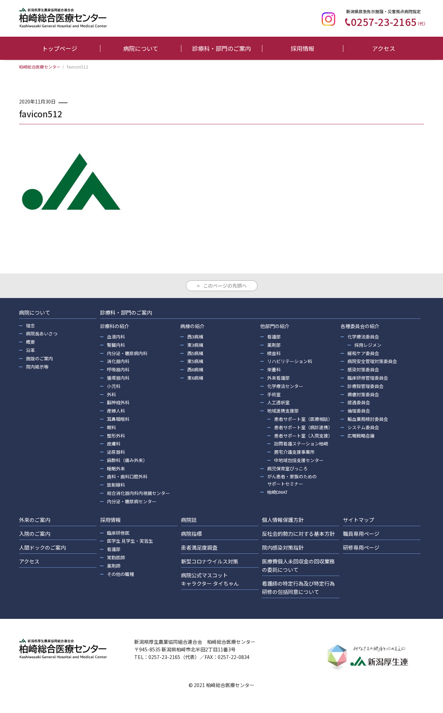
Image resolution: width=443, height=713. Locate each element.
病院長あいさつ (41, 333)
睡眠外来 (116, 468)
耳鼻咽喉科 (118, 419)
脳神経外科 (118, 402)
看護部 (274, 336)
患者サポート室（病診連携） (303, 427)
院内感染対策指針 (283, 547)
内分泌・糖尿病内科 (127, 353)
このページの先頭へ (225, 285)
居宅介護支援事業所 (294, 452)
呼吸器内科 (118, 369)
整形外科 (116, 435)
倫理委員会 (358, 410)
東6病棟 (195, 377)
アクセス (383, 48)
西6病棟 (195, 369)
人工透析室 (278, 402)
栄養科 (274, 369)
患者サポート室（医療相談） (303, 419)
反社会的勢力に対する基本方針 (298, 533)
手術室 (274, 394)
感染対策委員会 (363, 369)
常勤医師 (116, 557)
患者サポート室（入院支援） (303, 435)
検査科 (274, 353)
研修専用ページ (361, 547)
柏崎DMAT (277, 492)
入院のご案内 (34, 533)
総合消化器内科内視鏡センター (138, 493)
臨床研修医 (118, 533)
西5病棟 (195, 353)
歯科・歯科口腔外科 (127, 476)
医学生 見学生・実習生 (130, 541)
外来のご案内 (34, 519)
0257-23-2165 (389, 21)
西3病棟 (195, 336)
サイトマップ (358, 519)
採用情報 (302, 48)
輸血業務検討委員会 (367, 419)
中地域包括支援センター (299, 460)
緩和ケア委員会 (363, 353)
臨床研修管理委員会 (367, 377)
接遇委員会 (358, 402)
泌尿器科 (116, 452)
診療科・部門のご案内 (221, 48)
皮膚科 (113, 443)
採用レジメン (367, 345)
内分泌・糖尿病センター (131, 501)
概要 (30, 342)
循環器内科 (118, 377)
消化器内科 (118, 361)
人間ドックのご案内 (42, 547)
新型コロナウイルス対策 (209, 561)
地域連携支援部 (283, 410)
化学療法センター (285, 386)
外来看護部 (278, 377)
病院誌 (189, 519)
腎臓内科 (116, 345)
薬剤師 (113, 565)
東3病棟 (195, 345)
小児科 (113, 386)
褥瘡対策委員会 (363, 394)
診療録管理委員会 (365, 386)
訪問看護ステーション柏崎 (301, 443)
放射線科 (116, 484)
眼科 (111, 427)
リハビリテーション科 (289, 361)
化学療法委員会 (363, 336)
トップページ (59, 48)
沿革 (30, 350)
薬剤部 (274, 345)
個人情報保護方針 (283, 519)
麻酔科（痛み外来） (127, 460)
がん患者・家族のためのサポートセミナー (292, 480)
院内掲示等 (37, 366)
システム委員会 (363, 427)
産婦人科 (116, 410)
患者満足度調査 (199, 547)
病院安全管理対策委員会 (372, 361)
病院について (140, 48)
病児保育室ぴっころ (287, 468)
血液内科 (116, 336)
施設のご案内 (39, 358)
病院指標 (191, 533)
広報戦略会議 (360, 435)
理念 (30, 325)
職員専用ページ (361, 533)
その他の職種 (120, 574)
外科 (111, 394)
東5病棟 (195, 361)
